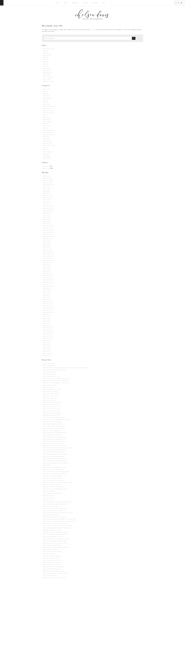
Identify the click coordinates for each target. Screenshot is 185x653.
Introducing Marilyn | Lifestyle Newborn (56, 454)
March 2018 (48, 195)
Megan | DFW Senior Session (53, 530)
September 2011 (49, 338)
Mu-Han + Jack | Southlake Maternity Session (58, 419)
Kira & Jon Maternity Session (53, 402)
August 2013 (48, 288)
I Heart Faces (49, 110)
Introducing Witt (49, 387)
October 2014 (49, 258)
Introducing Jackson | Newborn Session (56, 573)
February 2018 (49, 197)
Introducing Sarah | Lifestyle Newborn (56, 432)
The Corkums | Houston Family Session (56, 489)
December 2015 (49, 230)
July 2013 (47, 290)
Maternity (47, 119)
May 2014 (47, 269)
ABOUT (47, 51)
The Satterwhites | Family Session (54, 428)
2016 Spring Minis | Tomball (53, 484)
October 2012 (48, 310)
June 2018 (48, 189)
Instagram (48, 68)
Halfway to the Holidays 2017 (53, 421)
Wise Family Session (50, 374)
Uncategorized (49, 151)
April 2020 (48, 176)
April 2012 (47, 323)
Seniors (47, 138)
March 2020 (48, 178)
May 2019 (47, 187)
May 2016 (47, 219)
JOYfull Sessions (49, 113)
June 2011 (47, 344)
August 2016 (48, 212)
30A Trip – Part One (50, 400)
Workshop (48, 158)
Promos (47, 136)
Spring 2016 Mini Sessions (52, 515)
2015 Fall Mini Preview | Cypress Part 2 (56, 508)
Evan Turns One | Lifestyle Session (55, 441)
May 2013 (47, 295)
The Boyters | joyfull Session (53, 434)
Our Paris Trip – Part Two (52, 409)
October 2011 (48, 336)
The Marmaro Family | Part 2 (53, 560)
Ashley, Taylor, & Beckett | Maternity (55, 370)
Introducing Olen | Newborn (53, 564)
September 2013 (49, 286)
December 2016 (49, 206)
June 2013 (47, 293)
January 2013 (48, 303)
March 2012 (48, 325)
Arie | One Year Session (51, 549)
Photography (48, 132)
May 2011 (47, 347)
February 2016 (49, 225)
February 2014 (49, 275)
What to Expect (49, 81)
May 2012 (47, 321)
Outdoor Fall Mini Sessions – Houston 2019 (57, 383)
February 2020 (49, 180)
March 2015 (48, 249)
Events (47, 100)
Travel (47, 149)
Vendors (47, 154)
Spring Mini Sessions (51, 385)
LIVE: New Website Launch (52, 569)
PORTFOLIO (48, 72)
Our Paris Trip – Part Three (53, 406)
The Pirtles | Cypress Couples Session (56, 540)
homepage (93, 29)
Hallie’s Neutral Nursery (52, 393)
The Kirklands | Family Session (54, 476)
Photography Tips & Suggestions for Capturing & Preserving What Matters (66, 367)
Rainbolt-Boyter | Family (52, 558)
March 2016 (48, 223)
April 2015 (48, 247)
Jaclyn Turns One (50, 497)
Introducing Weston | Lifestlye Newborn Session (59, 482)
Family (47, 102)
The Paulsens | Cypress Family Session (56, 543)
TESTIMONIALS (49, 77)
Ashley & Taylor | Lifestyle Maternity (55, 439)
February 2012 (49, 327)
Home (46, 64)
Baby (46, 91)
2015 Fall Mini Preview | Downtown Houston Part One (60, 521)
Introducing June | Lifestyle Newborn (55, 460)
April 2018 (48, 193)
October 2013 (48, 284)
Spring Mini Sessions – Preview (54, 424)
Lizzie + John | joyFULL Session (54, 478)
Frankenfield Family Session (53, 389)
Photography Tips (50, 134)
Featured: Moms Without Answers (54, 571)
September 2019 (49, 184)
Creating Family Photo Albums (53, 413)
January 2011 (48, 355)
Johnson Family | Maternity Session (55, 452)
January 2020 (49, 182)
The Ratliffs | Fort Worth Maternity (55, 417)
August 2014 (48, 262)
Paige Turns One (49, 495)
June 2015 (48, 243)
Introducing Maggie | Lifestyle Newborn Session (59, 528)
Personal (47, 126)
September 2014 (49, 260)
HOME (46, 61)
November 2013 (49, 282)
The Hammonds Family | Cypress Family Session (59, 512)
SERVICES (48, 74)
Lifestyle (47, 117)
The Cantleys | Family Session (53, 551)
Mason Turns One (50, 553)
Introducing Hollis (50, 363)
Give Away (48, 108)
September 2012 (49, 312)
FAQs (46, 59)
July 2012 (47, 316)
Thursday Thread (50, 145)
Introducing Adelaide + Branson (54, 536)
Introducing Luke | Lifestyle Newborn (55, 450)
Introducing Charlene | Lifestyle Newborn (57, 463)
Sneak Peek (48, 141)
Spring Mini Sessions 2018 (52, 415)
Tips (46, 147)
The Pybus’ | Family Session (53, 545)
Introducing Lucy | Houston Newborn (55, 577)
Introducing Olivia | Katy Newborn (54, 566)
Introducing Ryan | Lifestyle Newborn (55, 458)
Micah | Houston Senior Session (54, 486)
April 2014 (48, 271)
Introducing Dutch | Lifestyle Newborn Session (58, 502)
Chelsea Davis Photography (92, 14)
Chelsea (47, 168)
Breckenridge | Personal (52, 506)
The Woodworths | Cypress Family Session (57, 471)
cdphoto (47, 166)
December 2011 (49, 331)
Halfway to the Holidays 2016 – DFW (55, 467)
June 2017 (48, 202)
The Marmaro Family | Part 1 (53, 562)
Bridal (46, 93)
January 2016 (48, 228)
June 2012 (47, 319)
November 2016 (49, 208)
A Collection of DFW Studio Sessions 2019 (57, 378)
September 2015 (49, 236)
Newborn (47, 123)
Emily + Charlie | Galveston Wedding (55, 473)
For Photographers (50, 106)
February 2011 (49, 353)
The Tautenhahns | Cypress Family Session (57, 538)
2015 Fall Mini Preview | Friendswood (55, 517)
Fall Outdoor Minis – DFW (52, 376)
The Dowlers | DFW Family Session (55, 480)
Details (47, 57)
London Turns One (50, 491)
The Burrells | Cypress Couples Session (56, 523)
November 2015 (49, 232)
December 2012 (49, 306)
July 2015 (47, 241)
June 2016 (48, 217)
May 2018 (47, 191)
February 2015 (49, 251)
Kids (46, 115)
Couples (47, 95)
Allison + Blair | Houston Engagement (56, 445)
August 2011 (48, 340)
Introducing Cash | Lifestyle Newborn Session (58, 447)
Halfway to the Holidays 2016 (53, 469)
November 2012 (49, 308)
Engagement (48, 97)
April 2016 (48, 221)
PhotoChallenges (50, 130)
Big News (47, 465)
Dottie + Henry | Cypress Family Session (56, 532)
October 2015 (48, 234)
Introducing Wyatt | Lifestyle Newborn (56, 437)
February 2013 (49, 301)
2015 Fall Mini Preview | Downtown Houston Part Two (60, 519)
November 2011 (49, 334)
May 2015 (47, 245)
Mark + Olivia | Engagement (53, 430)
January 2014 (48, 277)
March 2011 (48, 351)
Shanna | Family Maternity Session (55, 456)
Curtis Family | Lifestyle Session (54, 443)
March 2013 (48, 299)
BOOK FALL (48, 53)
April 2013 (47, 297)
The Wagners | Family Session (53, 493)
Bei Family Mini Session (51, 391)
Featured (47, 104)
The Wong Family (50, 365)
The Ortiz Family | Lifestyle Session (55, 426)
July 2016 (47, 215)
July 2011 (47, 342)
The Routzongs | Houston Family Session (56, 504)
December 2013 (49, 280)
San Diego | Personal (51, 575)
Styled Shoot (48, 143)
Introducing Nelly (50, 372)
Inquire (47, 66)
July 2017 (47, 200)
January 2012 (48, 329)
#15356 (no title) (49, 48)
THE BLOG (48, 79)
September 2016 (49, 210)
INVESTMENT (49, 70)
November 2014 (49, 256)
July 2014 (47, 264)
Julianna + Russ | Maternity (52, 556)
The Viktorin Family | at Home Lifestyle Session (58, 525)
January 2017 (48, 204)
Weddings (47, 156)
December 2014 (49, 254)
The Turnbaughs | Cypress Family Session (57, 534)
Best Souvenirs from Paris (52, 404)
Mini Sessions (48, 121)
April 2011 (47, 349)
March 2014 (48, 273)
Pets (46, 128)
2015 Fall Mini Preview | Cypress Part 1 (56, 510)
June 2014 (48, 267)
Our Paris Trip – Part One (52, 411)
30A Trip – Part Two (51, 398)
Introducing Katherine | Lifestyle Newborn (57, 547)
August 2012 (48, 314)
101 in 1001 (48, 89)
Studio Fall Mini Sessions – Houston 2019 (56, 380)
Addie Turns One (49, 499)
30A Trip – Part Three (51, 396)
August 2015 (48, 238)
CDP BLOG (48, 55)
